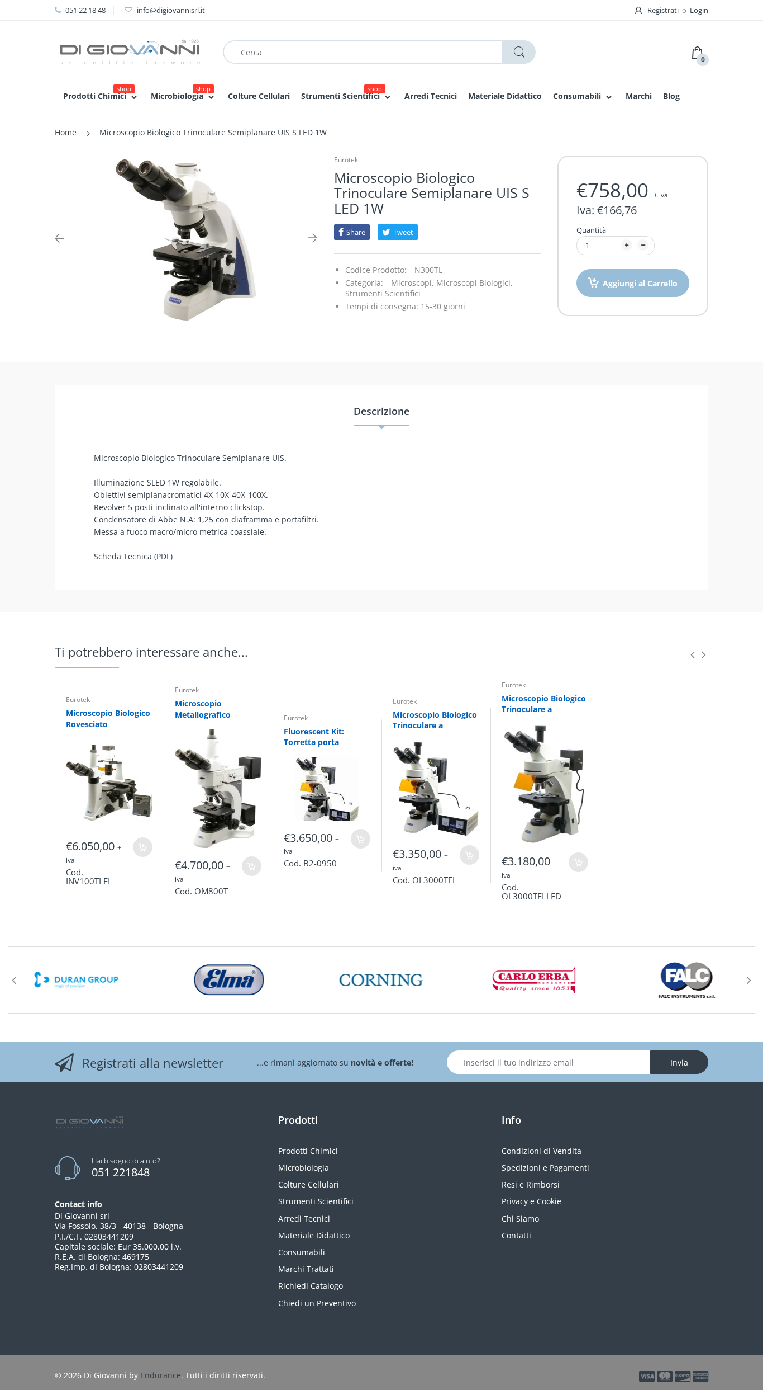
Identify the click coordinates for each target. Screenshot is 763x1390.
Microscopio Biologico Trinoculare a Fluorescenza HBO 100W (435, 731)
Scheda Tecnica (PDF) (133, 556)
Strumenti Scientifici (383, 293)
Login (699, 10)
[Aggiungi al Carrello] (142, 847)
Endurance (160, 1375)
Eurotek (346, 159)
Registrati (663, 10)
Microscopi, (412, 282)
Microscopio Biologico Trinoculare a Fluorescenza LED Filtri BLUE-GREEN (544, 715)
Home (66, 132)
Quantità (591, 230)
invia (679, 1062)
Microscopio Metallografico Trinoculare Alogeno (213, 714)
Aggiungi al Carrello (640, 283)
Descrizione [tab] (381, 411)
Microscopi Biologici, (474, 282)
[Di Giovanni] (130, 51)
